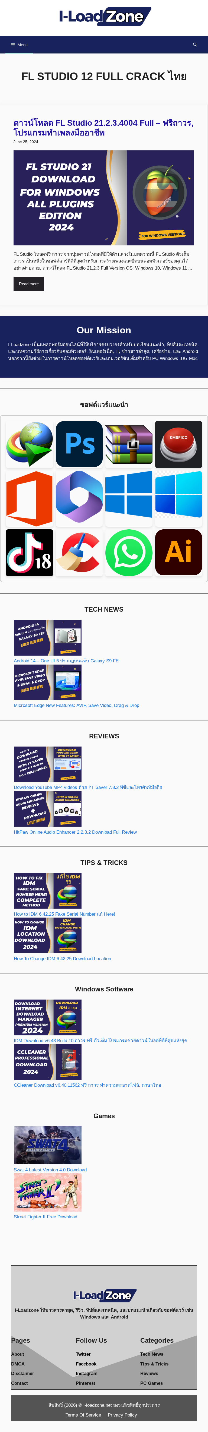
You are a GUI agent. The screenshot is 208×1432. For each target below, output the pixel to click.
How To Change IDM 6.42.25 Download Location (62, 958)
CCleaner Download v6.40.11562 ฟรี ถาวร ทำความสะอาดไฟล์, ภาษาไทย (87, 1085)
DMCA (18, 1364)
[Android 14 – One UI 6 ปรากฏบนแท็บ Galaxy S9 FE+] (48, 638)
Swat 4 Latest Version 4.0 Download (50, 1169)
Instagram (87, 1373)
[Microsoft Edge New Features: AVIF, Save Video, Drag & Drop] (48, 683)
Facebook (86, 1364)
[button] (195, 44)
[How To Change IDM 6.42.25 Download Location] (48, 936)
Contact (19, 1383)
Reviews (149, 1373)
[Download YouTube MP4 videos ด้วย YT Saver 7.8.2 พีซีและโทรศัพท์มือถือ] (48, 765)
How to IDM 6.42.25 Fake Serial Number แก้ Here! (64, 914)
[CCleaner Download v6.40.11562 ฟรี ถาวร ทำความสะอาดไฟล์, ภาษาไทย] (48, 1063)
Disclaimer (22, 1373)
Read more (29, 284)
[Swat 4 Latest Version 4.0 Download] (48, 1146)
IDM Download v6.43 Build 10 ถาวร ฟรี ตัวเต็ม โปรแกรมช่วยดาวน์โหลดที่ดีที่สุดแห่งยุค (100, 1040)
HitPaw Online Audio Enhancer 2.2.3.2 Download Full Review (75, 832)
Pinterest (85, 1383)
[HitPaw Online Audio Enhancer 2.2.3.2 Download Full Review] (48, 810)
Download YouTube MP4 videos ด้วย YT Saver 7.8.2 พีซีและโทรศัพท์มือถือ (88, 787)
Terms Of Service (83, 1415)
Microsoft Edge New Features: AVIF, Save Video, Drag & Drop (76, 705)
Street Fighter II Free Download (45, 1216)
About (17, 1354)
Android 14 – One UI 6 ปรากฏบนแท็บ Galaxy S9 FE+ (67, 660)
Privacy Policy (122, 1415)
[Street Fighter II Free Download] (48, 1193)
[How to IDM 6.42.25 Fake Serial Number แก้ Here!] (48, 892)
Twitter (83, 1354)
